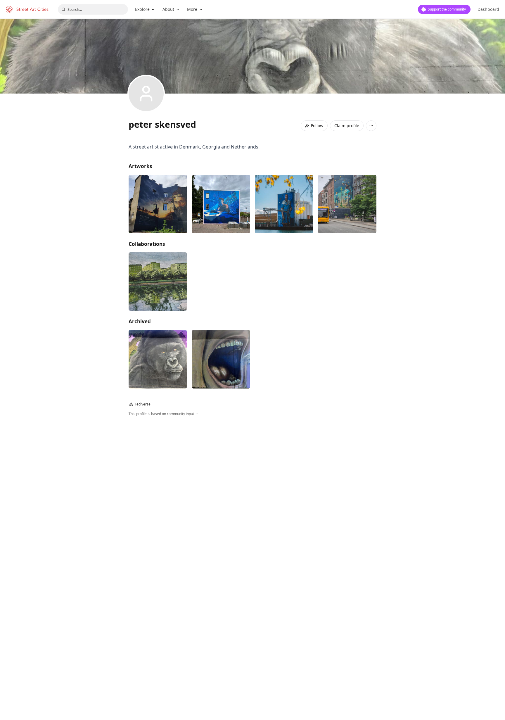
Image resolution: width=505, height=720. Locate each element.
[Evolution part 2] (158, 359)
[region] (252, 480)
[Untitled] (347, 204)
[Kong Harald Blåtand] (284, 204)
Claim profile (346, 125)
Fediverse (140, 404)
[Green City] (158, 281)
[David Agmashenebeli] (158, 204)
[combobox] (93, 9)
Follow (317, 125)
